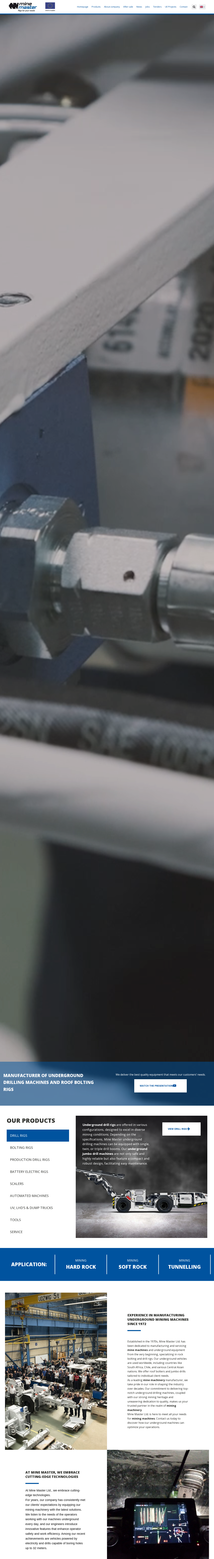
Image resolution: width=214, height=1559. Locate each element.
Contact (183, 6)
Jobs (147, 6)
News (139, 6)
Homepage (82, 6)
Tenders (157, 6)
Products (96, 6)
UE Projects (170, 6)
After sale (128, 6)
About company (112, 6)
